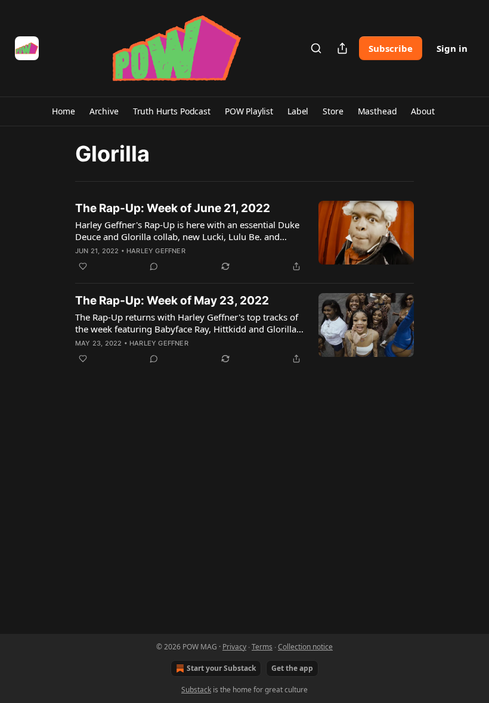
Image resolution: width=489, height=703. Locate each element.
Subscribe (391, 48)
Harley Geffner (155, 251)
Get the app (292, 668)
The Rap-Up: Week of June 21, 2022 (172, 208)
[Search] (316, 48)
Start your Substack (221, 668)
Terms (262, 647)
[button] (63, 111)
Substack (196, 690)
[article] (244, 237)
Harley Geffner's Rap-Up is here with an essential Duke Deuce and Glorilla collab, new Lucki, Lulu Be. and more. (187, 230)
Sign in (452, 48)
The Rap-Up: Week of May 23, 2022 (172, 300)
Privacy (234, 647)
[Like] (83, 266)
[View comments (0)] (154, 266)
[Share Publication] (342, 48)
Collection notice (305, 647)
